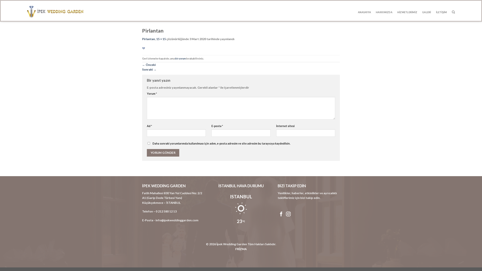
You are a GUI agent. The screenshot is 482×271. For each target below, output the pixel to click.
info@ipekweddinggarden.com (177, 220)
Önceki (149, 64)
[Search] (453, 12)
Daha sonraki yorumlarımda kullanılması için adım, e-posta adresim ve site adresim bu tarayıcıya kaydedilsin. (221, 143)
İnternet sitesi (285, 126)
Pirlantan (148, 39)
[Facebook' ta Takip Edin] (281, 214)
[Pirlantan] (143, 48)
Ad (149, 126)
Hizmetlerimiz (407, 12)
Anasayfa (364, 12)
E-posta (217, 126)
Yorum (152, 93)
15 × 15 (161, 39)
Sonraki (149, 69)
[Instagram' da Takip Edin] (288, 214)
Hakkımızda (384, 12)
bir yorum (180, 58)
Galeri (426, 12)
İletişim (441, 12)
